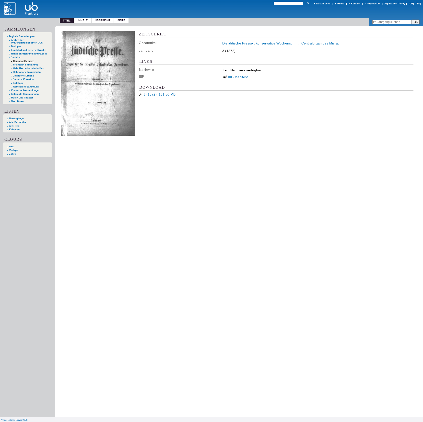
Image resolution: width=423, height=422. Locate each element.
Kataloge (18, 83)
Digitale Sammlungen (22, 36)
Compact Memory (23, 61)
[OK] (308, 3)
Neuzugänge (16, 118)
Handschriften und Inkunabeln (29, 53)
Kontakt (355, 3)
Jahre (12, 153)
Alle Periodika (17, 122)
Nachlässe (17, 101)
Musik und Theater (22, 97)
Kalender (14, 129)
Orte (11, 146)
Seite (121, 20)
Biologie (16, 46)
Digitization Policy (394, 3)
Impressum (373, 3)
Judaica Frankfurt (23, 79)
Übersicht (102, 20)
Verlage (13, 150)
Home (340, 3)
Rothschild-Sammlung (26, 86)
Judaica (16, 57)
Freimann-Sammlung (25, 64)
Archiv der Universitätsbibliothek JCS (27, 41)
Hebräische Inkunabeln (27, 72)
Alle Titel (14, 125)
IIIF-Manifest (238, 77)
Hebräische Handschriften (28, 68)
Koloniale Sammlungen (25, 94)
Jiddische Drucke (23, 75)
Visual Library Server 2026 (14, 420)
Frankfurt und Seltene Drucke (28, 50)
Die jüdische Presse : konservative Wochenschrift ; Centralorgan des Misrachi (282, 43)
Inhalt (83, 20)
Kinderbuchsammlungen (25, 90)
